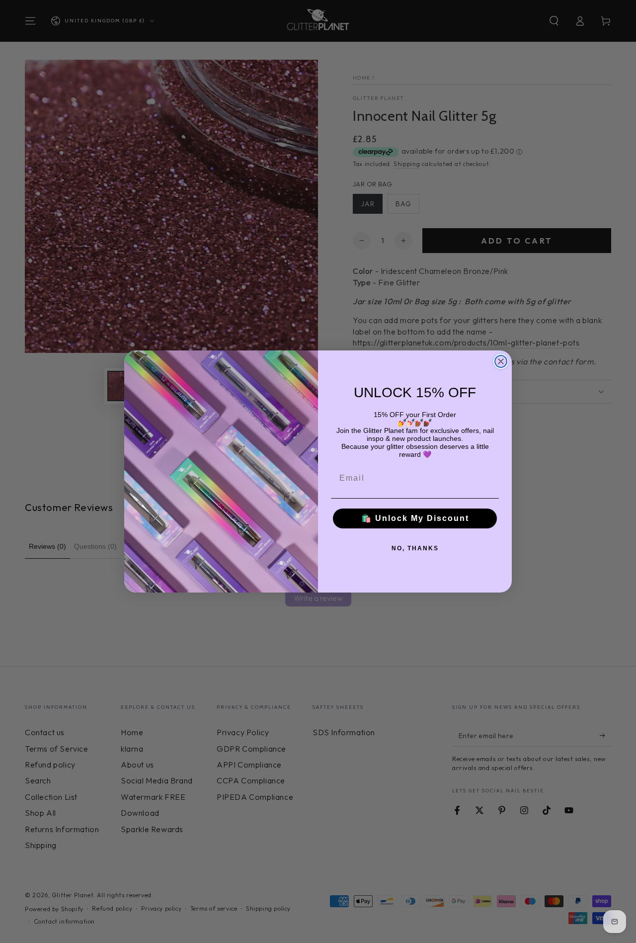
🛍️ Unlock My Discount (415, 518)
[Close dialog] (501, 361)
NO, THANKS (415, 548)
